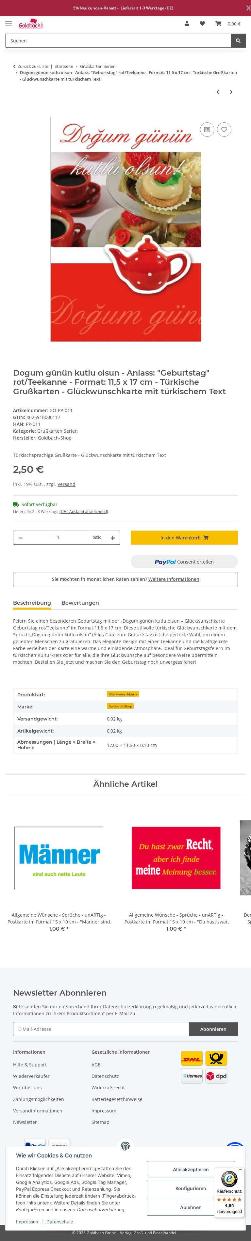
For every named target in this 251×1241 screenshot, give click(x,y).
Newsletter (25, 1122)
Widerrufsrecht (108, 1087)
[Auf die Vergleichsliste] (207, 129)
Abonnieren (213, 1029)
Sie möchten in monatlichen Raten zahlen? (125, 579)
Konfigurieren (191, 1188)
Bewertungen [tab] (80, 603)
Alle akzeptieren (191, 1169)
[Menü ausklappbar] (8, 20)
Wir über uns (27, 1087)
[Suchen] (238, 41)
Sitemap (100, 1122)
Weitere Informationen (173, 579)
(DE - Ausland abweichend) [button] (83, 511)
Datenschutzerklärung (127, 1006)
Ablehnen (191, 1207)
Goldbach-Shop (120, 706)
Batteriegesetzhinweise (117, 1099)
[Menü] (240, 1171)
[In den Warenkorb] (18, 113)
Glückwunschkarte (123, 694)
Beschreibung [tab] (32, 603)
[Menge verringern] (20, 537)
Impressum (28, 1221)
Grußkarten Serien (57, 431)
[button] (186, 23)
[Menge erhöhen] (113, 537)
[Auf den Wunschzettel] (224, 129)
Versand (66, 484)
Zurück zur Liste (33, 66)
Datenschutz (60, 1221)
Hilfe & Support (30, 1065)
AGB (96, 1065)
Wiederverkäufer (31, 1076)
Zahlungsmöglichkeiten (38, 1099)
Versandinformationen (37, 1111)
